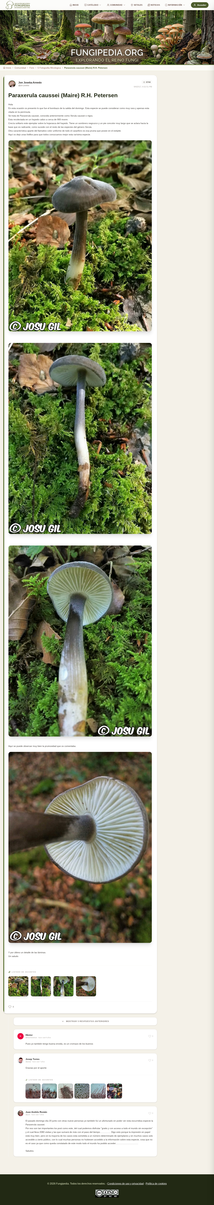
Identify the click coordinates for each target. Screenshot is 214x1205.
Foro (31, 68)
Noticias (155, 5)
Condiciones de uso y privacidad (125, 1183)
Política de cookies (156, 1183)
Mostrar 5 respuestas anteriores (87, 1021)
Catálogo (92, 5)
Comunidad (116, 5)
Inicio (76, 5)
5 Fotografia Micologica (49, 68)
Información (175, 5)
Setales (138, 5)
